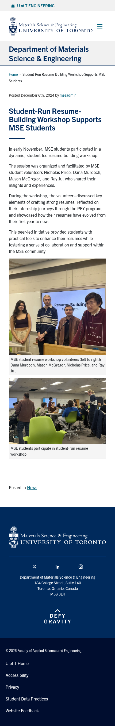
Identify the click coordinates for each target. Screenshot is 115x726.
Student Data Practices (27, 698)
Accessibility (17, 675)
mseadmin (68, 95)
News (32, 487)
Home (13, 74)
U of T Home (17, 663)
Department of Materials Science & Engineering (49, 53)
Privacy (12, 686)
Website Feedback (22, 710)
